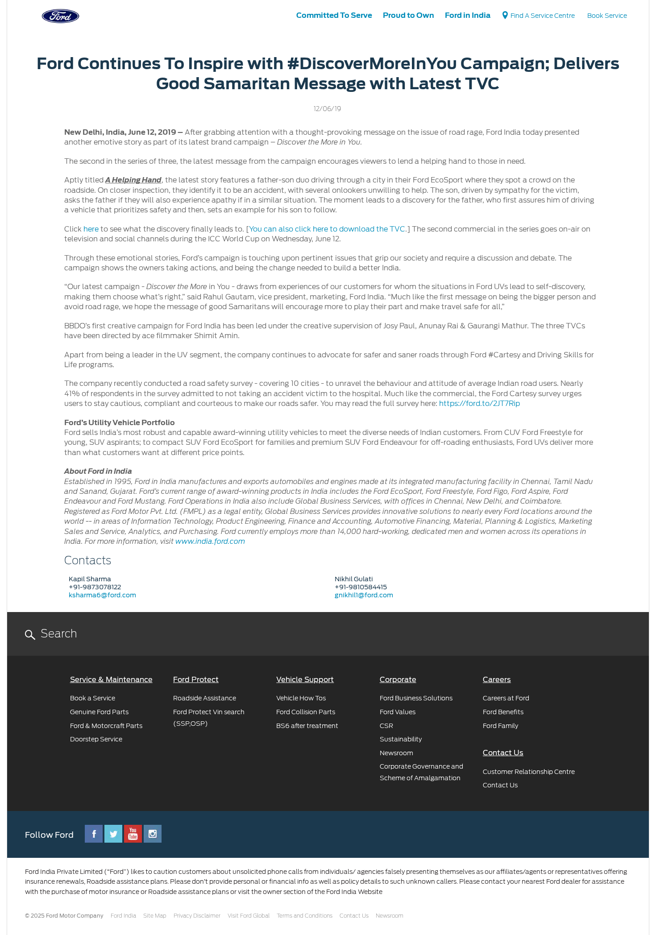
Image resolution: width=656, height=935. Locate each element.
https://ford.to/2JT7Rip (479, 403)
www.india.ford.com (210, 541)
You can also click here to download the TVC (327, 229)
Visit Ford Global (249, 915)
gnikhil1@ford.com (364, 595)
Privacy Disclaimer (197, 915)
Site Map (154, 915)
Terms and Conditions (304, 915)
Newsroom (389, 915)
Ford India (123, 915)
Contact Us (354, 915)
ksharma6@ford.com (102, 595)
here (91, 229)
